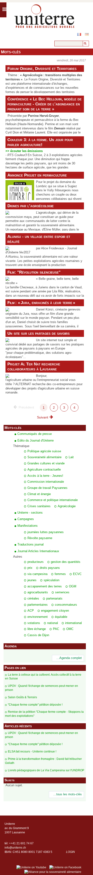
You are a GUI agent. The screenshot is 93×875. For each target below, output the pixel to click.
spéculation (51, 580)
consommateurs (66, 604)
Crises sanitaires (39, 506)
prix (29, 568)
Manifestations (27, 525)
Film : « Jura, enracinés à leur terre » (41, 302)
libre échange (36, 629)
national (52, 623)
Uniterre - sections (30, 512)
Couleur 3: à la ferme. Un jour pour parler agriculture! (40, 142)
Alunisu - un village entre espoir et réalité (38, 239)
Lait (71, 457)
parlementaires (37, 604)
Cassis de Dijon (38, 635)
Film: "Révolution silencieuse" (34, 272)
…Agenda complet (69, 658)
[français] (79, 34)
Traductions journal (30, 544)
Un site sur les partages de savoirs (38, 333)
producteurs (35, 562)
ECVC (77, 574)
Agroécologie (67, 506)
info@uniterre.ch (15, 847)
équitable (61, 617)
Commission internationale (45, 481)
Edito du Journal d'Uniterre (35, 440)
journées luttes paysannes (45, 532)
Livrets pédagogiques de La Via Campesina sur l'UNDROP (46, 770)
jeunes (31, 580)
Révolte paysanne (39, 538)
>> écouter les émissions (24, 151)
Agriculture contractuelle (44, 469)
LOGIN (70, 852)
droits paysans (50, 568)
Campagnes (25, 519)
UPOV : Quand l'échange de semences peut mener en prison (41, 688)
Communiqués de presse (34, 434)
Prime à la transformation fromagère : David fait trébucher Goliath (43, 761)
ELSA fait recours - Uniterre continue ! (32, 751)
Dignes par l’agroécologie (30, 205)
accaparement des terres (44, 586)
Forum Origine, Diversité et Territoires (42, 68)
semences (62, 592)
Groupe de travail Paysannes (47, 488)
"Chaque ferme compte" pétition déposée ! (35, 704)
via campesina (37, 574)
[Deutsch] (87, 34)
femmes (60, 574)
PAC (56, 629)
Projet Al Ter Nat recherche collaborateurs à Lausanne (33, 366)
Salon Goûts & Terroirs (22, 697)
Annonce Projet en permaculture (37, 175)
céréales (33, 598)
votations (33, 623)
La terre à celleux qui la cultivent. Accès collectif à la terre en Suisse (43, 676)
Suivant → (44, 417)
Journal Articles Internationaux (38, 551)
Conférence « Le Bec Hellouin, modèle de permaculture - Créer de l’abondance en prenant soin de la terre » (44, 104)
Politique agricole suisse (44, 451)
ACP (30, 610)
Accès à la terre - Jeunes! (45, 475)
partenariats (54, 598)
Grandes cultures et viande (46, 463)
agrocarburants (37, 592)
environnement (37, 617)
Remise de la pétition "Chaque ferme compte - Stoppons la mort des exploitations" (44, 714)
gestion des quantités (65, 562)
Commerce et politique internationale (52, 500)
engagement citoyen (55, 610)
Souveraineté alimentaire (44, 457)
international (73, 623)
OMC (69, 629)
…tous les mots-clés (67, 794)
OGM (72, 586)
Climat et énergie (39, 494)
